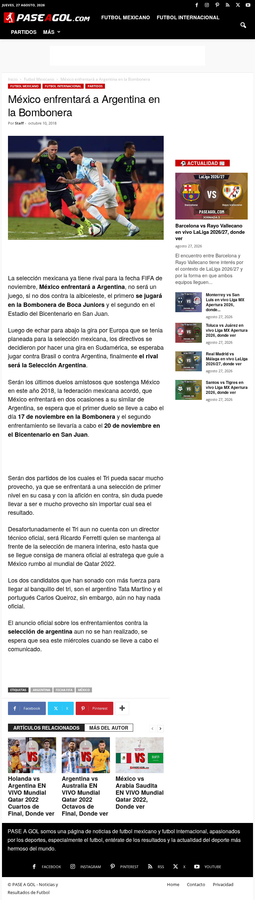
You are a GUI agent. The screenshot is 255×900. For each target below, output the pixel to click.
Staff (19, 123)
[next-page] (160, 727)
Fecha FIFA (64, 690)
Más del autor (108, 727)
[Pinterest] (217, 5)
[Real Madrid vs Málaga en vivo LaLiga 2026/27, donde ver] (188, 361)
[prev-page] (152, 727)
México (84, 690)
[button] (243, 24)
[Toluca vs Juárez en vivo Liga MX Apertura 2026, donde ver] (188, 333)
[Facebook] (197, 5)
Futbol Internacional (188, 17)
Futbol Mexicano (125, 17)
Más (48, 32)
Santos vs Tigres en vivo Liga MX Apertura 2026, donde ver (227, 387)
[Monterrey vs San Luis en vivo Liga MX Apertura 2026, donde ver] (188, 302)
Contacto (196, 884)
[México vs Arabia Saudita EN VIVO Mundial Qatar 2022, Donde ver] (140, 755)
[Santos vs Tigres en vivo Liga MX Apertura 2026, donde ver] (188, 390)
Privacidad (223, 884)
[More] (122, 708)
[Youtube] (248, 5)
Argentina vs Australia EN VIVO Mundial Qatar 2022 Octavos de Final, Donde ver (85, 796)
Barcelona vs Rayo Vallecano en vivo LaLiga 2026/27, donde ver (210, 232)
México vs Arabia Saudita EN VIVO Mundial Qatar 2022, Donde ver (140, 792)
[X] (238, 5)
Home (173, 884)
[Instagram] (207, 5)
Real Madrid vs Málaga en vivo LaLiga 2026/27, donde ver (227, 359)
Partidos (24, 32)
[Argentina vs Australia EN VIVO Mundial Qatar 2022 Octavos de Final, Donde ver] (86, 755)
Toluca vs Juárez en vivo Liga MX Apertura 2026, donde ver (227, 330)
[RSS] (227, 5)
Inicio (13, 79)
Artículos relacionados (46, 727)
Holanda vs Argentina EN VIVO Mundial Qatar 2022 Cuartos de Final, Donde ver (31, 796)
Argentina (41, 690)
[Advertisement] (127, 56)
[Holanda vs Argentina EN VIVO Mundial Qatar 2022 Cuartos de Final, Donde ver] (32, 755)
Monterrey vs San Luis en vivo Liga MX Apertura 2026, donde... (225, 302)
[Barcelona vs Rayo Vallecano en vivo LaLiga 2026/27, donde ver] (211, 196)
